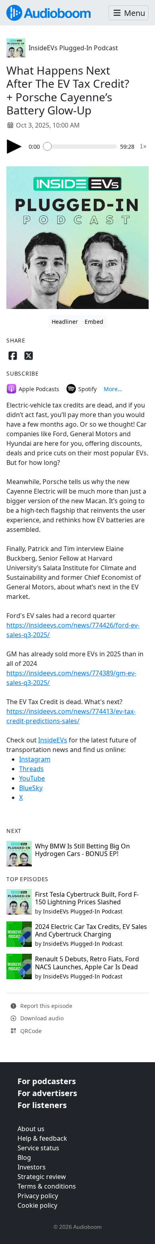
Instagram (34, 759)
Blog (24, 1157)
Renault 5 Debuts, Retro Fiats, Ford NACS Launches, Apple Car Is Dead (87, 963)
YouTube (32, 778)
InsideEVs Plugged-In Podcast (73, 47)
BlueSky (31, 787)
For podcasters (46, 1081)
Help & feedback (42, 1138)
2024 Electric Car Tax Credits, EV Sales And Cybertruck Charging (91, 930)
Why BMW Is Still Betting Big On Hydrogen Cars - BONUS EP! (82, 850)
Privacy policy (37, 1195)
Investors (31, 1167)
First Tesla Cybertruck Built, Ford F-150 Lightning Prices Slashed (87, 898)
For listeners (42, 1105)
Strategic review (41, 1176)
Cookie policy (37, 1205)
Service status (38, 1148)
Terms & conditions (46, 1186)
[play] (14, 147)
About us (31, 1128)
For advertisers (47, 1093)
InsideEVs (52, 740)
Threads (31, 768)
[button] (128, 13)
